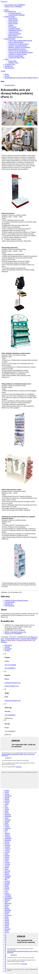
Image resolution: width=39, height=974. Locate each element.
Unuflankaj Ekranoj (14, 28)
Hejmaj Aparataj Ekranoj (15, 56)
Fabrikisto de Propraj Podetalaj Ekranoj (16, 600)
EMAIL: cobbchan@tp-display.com (15, 632)
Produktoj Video (13, 62)
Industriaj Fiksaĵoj (10, 39)
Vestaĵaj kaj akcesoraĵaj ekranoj (17, 45)
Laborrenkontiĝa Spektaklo (16, 15)
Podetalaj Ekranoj (10, 16)
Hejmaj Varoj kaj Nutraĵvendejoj (18, 51)
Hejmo (7, 10)
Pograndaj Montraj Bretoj (24, 640)
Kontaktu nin (8, 66)
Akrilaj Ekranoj (13, 21)
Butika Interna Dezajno (15, 37)
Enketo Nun (4, 617)
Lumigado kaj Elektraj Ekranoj (17, 54)
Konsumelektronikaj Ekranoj (17, 49)
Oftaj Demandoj (9, 68)
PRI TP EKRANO (10, 11)
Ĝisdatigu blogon (10, 85)
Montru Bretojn (13, 35)
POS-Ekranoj (12, 27)
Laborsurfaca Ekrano (14, 33)
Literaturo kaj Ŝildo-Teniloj (16, 57)
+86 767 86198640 (10, 665)
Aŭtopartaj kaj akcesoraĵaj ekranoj (18, 44)
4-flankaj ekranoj (13, 32)
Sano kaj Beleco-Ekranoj (15, 42)
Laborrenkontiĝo (10, 602)
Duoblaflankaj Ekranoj (15, 30)
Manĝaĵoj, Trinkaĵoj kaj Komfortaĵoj (19, 47)
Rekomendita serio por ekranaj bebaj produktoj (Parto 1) (21, 77)
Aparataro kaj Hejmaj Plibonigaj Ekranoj (20, 52)
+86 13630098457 (10, 668)
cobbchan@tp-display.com (12, 682)
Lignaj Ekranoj (12, 18)
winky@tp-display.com (11, 686)
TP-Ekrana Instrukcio (14, 13)
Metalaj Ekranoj (13, 20)
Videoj (7, 59)
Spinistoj (11, 25)
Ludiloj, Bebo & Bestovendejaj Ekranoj (20, 40)
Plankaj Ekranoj (13, 23)
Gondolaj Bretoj (11, 640)
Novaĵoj (7, 76)
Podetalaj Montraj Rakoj (12, 638)
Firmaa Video (12, 61)
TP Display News (10, 64)
